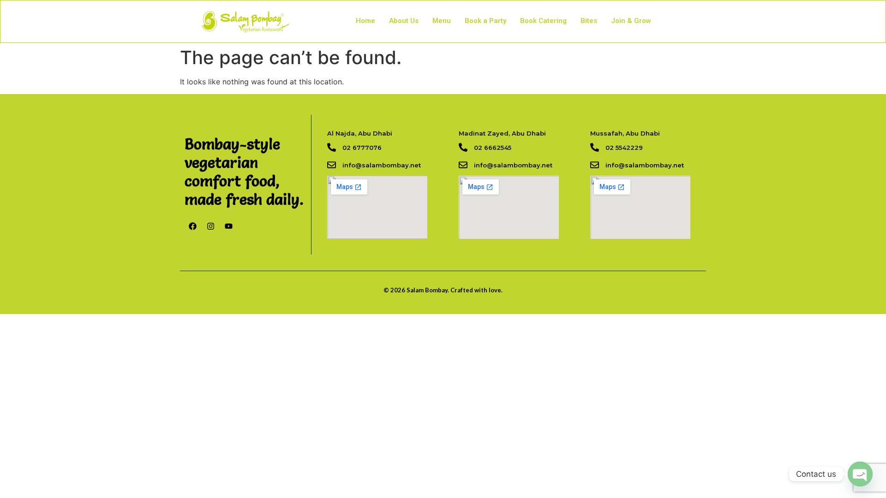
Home (365, 21)
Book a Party (485, 21)
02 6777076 (362, 147)
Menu (441, 21)
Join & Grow (631, 21)
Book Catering (543, 21)
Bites (589, 21)
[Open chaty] (860, 474)
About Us (404, 21)
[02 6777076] (331, 147)
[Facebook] (192, 226)
